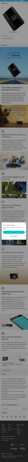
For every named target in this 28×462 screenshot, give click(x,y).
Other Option (13, 236)
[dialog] (14, 231)
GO (14, 232)
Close (24, 223)
